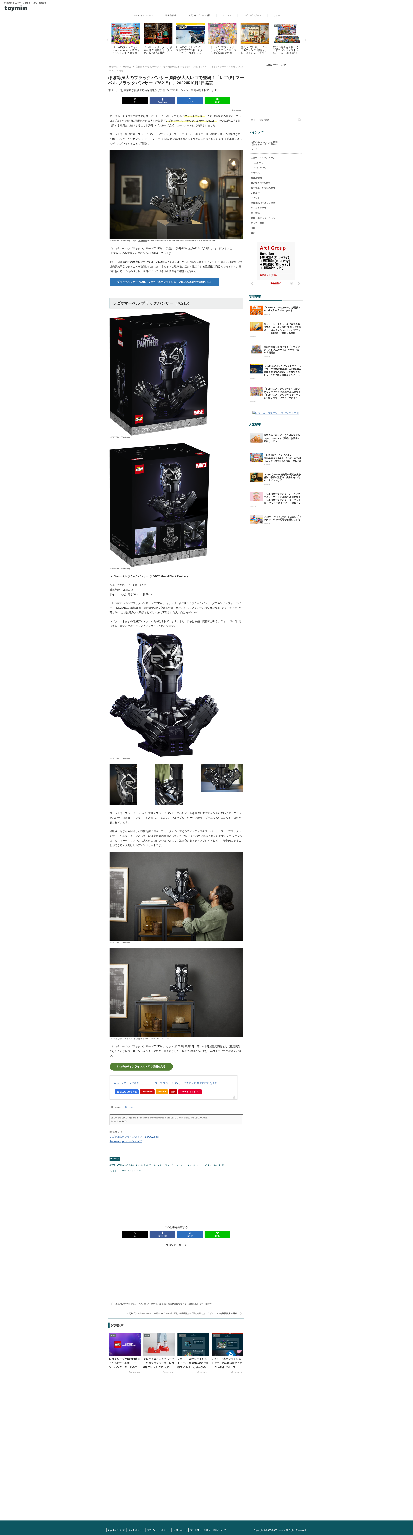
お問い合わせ (180, 1530)
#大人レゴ (140, 1165)
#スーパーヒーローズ (197, 1165)
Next (305, 39)
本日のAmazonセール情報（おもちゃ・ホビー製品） (264, 143)
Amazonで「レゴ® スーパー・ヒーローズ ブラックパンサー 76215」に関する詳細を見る (165, 1083)
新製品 (116, 1159)
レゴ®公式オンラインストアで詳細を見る (141, 1066)
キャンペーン (260, 167)
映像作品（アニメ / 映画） (264, 203)
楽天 (173, 1091)
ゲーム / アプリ (258, 208)
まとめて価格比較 (128, 1091)
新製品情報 (256, 177)
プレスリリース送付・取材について (208, 1530)
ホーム (254, 149)
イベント (255, 198)
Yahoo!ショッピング (190, 1091)
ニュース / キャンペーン (263, 157)
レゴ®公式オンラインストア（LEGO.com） (135, 1136)
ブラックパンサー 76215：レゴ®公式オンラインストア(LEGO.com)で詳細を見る (164, 282)
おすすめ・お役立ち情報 (263, 187)
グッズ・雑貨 (257, 223)
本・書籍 (255, 213)
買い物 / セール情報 (261, 182)
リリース (255, 172)
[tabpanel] (126, 39)
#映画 (221, 1165)
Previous (107, 39)
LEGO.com (142, 241)
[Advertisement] (176, 1198)
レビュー (255, 192)
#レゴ (130, 1171)
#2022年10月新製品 (125, 1165)
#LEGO (137, 1171)
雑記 (253, 233)
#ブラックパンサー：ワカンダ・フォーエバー (166, 1165)
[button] (299, 120)
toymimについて (116, 1530)
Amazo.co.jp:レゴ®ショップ (126, 1141)
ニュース (258, 162)
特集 (253, 228)
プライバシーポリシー (158, 1530)
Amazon (162, 1091)
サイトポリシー (136, 1530)
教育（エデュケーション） (264, 218)
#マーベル (212, 1165)
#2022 (112, 1165)
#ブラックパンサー (118, 1171)
